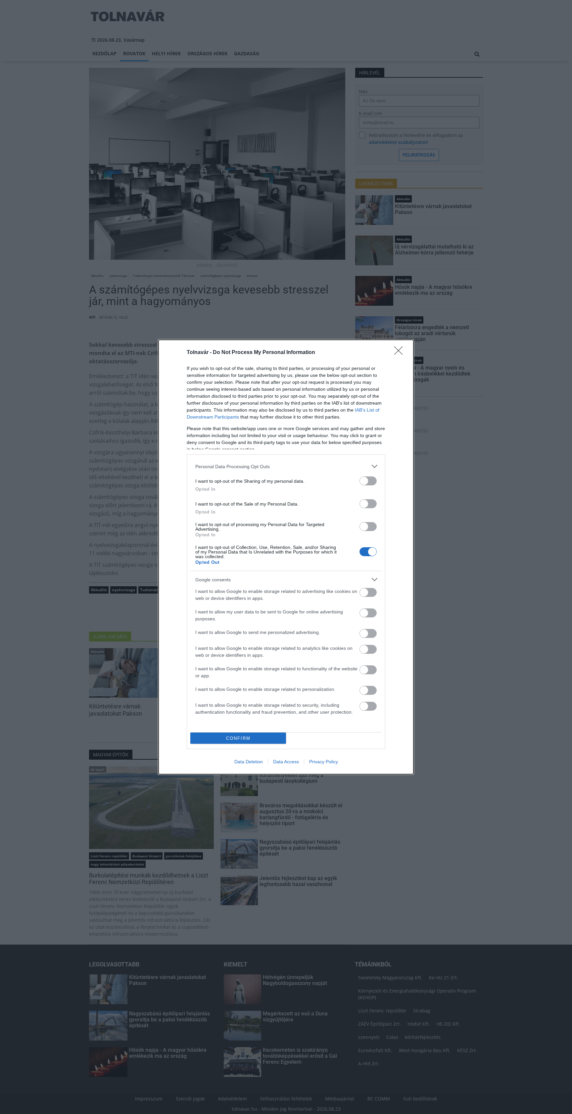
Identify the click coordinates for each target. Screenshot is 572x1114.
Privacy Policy (323, 761)
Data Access (286, 761)
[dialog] (286, 557)
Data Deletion (248, 761)
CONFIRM (238, 738)
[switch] (368, 480)
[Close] (400, 352)
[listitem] (286, 466)
